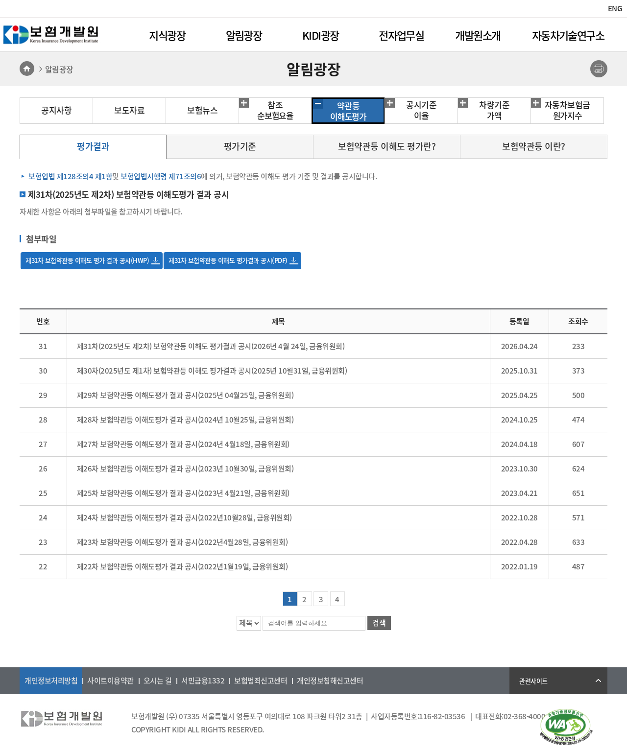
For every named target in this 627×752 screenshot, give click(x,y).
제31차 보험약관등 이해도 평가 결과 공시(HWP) (87, 260)
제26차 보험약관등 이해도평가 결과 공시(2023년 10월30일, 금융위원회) (185, 468)
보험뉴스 (202, 110)
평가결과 (93, 146)
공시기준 (421, 110)
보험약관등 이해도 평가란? (386, 146)
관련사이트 (533, 680)
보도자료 (129, 110)
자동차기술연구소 (568, 35)
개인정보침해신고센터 (330, 680)
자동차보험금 (567, 110)
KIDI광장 (320, 35)
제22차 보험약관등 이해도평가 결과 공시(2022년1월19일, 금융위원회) (182, 566)
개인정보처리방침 (50, 680)
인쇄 (598, 68)
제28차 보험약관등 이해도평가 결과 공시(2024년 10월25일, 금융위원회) (185, 419)
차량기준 (494, 110)
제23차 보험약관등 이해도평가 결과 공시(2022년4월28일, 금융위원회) (182, 542)
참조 (275, 110)
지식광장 (167, 35)
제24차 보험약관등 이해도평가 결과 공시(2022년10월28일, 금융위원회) (184, 517)
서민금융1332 (202, 680)
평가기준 (240, 146)
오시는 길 (158, 680)
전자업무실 (401, 35)
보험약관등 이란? (533, 146)
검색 (379, 622)
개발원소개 (477, 35)
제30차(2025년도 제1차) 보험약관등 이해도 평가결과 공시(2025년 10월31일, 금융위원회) (212, 370)
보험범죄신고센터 (260, 680)
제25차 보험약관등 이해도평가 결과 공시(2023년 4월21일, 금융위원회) (183, 493)
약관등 (348, 111)
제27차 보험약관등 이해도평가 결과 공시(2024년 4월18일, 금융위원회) (183, 444)
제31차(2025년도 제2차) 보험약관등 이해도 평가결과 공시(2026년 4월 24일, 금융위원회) (211, 346)
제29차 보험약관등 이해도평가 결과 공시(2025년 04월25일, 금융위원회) (185, 395)
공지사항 (56, 110)
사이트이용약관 (110, 680)
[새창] (566, 742)
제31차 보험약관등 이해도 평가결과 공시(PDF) (228, 260)
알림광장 (244, 35)
